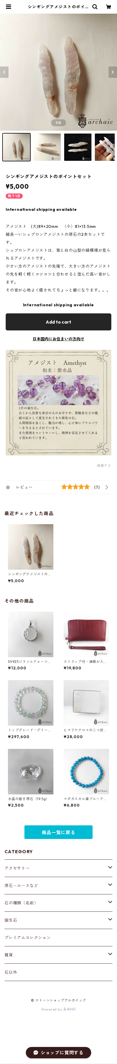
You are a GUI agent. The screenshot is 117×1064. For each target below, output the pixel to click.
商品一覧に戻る (58, 832)
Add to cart (58, 322)
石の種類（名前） (21, 902)
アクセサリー (17, 868)
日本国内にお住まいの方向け (58, 339)
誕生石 (11, 920)
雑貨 (9, 954)
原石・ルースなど (21, 885)
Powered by (52, 1009)
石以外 (11, 972)
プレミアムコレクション (28, 937)
